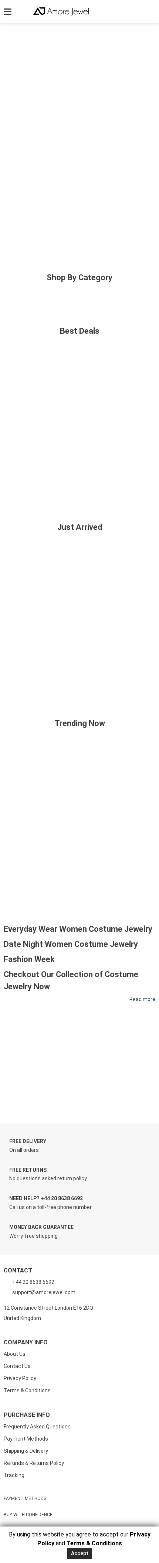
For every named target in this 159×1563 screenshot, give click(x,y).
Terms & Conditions (27, 1390)
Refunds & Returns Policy (34, 1463)
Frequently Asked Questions (37, 1427)
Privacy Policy (20, 1378)
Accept (79, 1553)
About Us (15, 1354)
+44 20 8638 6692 (32, 1282)
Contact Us (17, 1366)
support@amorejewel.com (43, 1292)
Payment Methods (26, 1439)
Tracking (14, 1475)
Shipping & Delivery (26, 1451)
